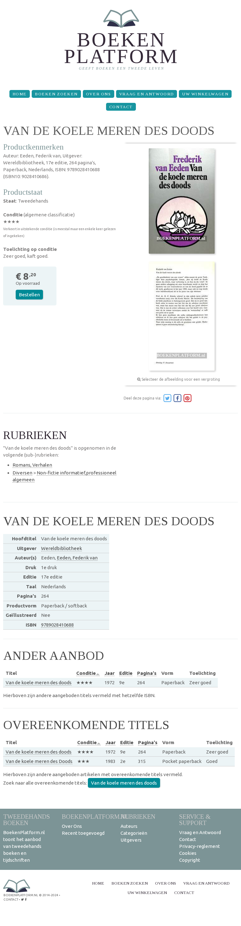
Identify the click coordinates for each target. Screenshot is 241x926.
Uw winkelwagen (205, 94)
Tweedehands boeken (26, 819)
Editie (125, 673)
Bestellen (29, 294)
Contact (121, 106)
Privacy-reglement (199, 846)
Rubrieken (137, 816)
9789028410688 (57, 624)
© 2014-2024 (48, 895)
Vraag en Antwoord (146, 94)
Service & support (195, 819)
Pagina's (147, 673)
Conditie (86, 673)
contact (10, 899)
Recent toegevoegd (83, 833)
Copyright (189, 860)
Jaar (109, 673)
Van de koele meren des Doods (39, 761)
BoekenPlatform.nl (95, 816)
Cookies (187, 853)
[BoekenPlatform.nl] (120, 42)
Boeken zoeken (56, 94)
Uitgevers (131, 840)
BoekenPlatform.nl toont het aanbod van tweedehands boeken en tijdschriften (24, 846)
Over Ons (98, 94)
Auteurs (128, 826)
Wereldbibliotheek (61, 548)
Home (20, 94)
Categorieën (133, 833)
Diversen (22, 472)
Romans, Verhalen (32, 465)
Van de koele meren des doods (39, 682)
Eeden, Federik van (77, 557)
